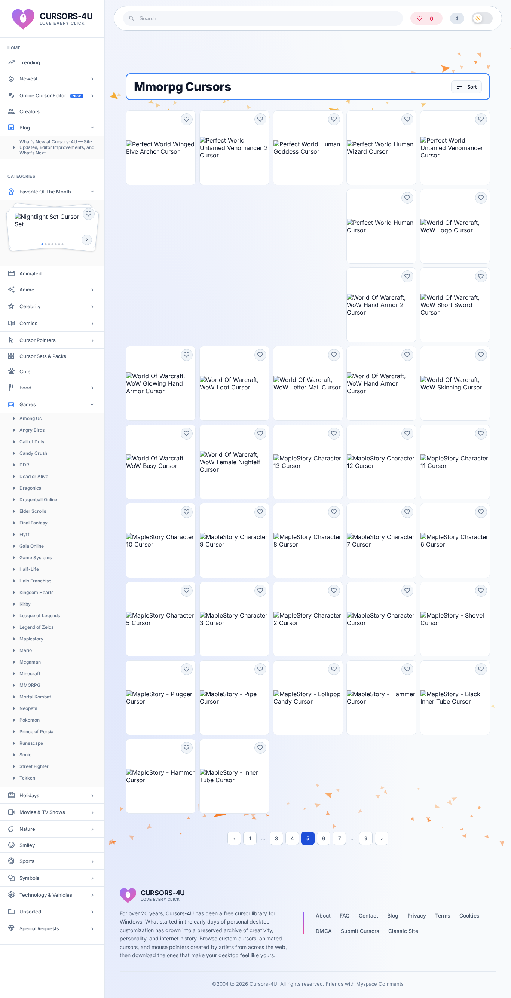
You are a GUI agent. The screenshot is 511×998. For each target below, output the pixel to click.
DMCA (324, 931)
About (323, 915)
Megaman (30, 662)
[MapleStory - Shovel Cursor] (455, 619)
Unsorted (30, 912)
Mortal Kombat (35, 696)
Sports (26, 861)
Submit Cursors (360, 931)
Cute (25, 371)
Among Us (30, 418)
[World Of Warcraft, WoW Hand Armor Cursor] (381, 383)
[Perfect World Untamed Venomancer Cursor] (455, 147)
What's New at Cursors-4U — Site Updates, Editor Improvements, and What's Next (56, 147)
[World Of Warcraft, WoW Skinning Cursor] (455, 383)
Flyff (24, 534)
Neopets (28, 708)
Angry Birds (32, 430)
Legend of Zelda (36, 627)
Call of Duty (32, 441)
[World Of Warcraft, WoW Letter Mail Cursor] (308, 383)
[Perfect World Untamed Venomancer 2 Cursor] (234, 147)
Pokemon (29, 720)
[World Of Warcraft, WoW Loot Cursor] (234, 383)
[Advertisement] (308, 52)
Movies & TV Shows (42, 812)
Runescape (31, 743)
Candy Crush (33, 453)
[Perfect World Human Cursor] (381, 226)
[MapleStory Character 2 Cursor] (308, 619)
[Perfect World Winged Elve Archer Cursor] (161, 147)
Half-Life (29, 569)
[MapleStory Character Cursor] (381, 619)
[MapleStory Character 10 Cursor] (161, 540)
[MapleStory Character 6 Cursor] (455, 540)
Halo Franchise (35, 581)
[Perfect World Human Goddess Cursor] (308, 147)
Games (27, 404)
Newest (28, 79)
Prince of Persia (36, 731)
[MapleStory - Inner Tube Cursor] (234, 776)
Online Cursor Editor (50, 95)
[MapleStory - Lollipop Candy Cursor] (308, 697)
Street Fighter (34, 766)
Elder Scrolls (32, 511)
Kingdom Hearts (36, 592)
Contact (368, 915)
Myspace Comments (380, 984)
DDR (24, 465)
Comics (28, 323)
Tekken (27, 778)
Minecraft (29, 673)
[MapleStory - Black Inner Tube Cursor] (455, 697)
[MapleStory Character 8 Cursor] (308, 540)
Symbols (29, 878)
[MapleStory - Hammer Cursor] (381, 697)
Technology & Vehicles (45, 895)
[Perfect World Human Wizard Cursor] (381, 147)
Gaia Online (31, 546)
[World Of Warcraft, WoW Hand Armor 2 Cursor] (381, 304)
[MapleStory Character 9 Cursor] (234, 540)
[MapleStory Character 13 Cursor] (308, 462)
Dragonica (30, 488)
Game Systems (35, 557)
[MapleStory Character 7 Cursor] (381, 540)
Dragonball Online (38, 499)
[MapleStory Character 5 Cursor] (161, 619)
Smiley (27, 845)
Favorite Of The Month (45, 192)
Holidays (29, 795)
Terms (442, 915)
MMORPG (29, 685)
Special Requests (39, 928)
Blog (24, 128)
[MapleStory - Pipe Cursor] (234, 697)
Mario (25, 650)
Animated (30, 273)
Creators (29, 111)
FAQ (345, 915)
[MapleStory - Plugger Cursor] (161, 697)
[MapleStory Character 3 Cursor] (234, 619)
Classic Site (403, 931)
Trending (29, 62)
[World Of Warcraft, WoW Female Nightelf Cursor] (234, 462)
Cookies (469, 915)
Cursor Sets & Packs (42, 356)
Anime (26, 290)
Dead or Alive (33, 476)
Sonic (25, 754)
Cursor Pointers (37, 340)
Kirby (25, 604)
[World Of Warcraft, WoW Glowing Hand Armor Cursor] (161, 383)
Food (25, 388)
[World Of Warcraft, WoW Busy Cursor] (161, 462)
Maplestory (31, 639)
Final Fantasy (33, 523)
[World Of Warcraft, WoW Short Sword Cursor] (455, 304)
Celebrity (29, 306)
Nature (27, 829)
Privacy (416, 915)
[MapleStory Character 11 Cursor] (455, 462)
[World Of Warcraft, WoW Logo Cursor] (455, 226)
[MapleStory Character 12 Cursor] (381, 462)
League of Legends (39, 615)
